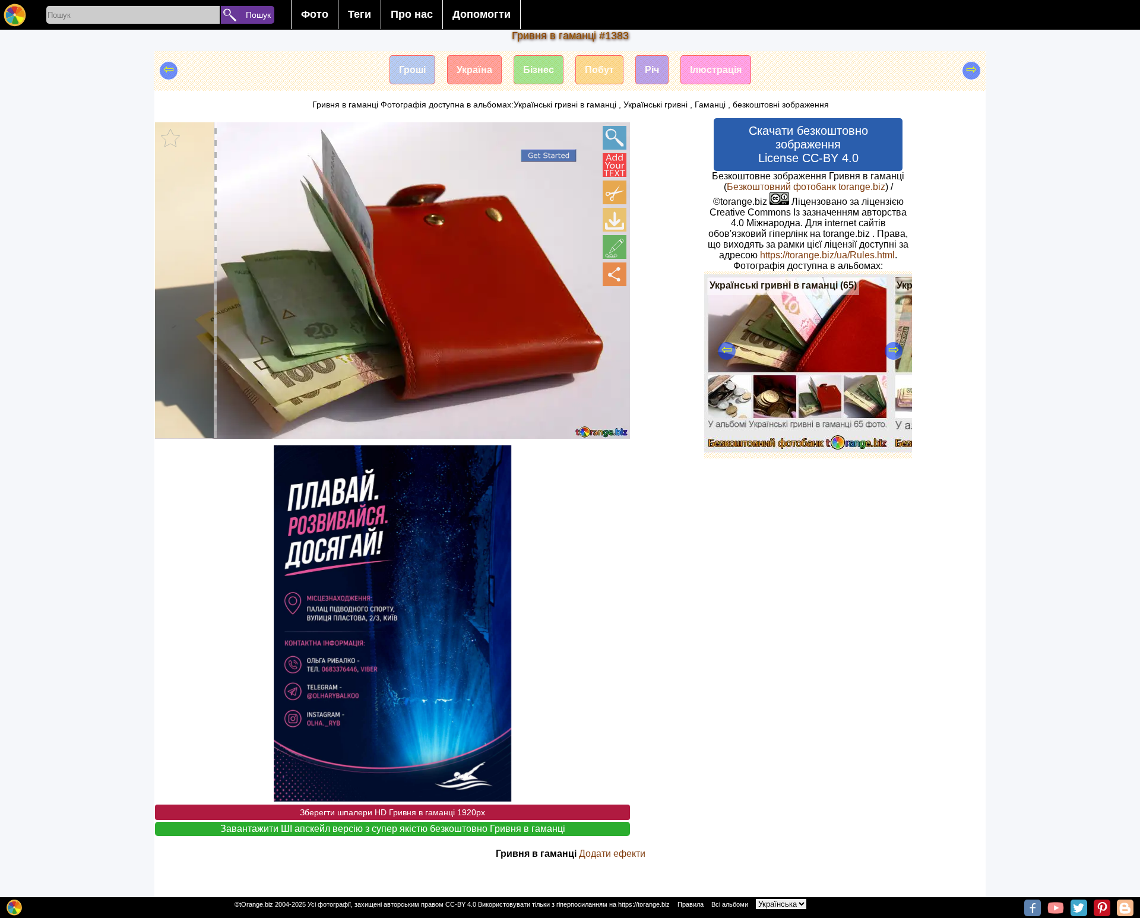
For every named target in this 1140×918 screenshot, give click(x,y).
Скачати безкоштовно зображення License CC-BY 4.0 (808, 144)
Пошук (258, 15)
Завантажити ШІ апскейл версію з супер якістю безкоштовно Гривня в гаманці (392, 829)
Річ (652, 70)
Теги (359, 14)
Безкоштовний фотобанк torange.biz (806, 187)
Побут (599, 70)
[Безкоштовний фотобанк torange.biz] (15, 15)
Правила (690, 904)
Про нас (412, 14)
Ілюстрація (716, 70)
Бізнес (538, 70)
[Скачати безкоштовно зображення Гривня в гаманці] (614, 220)
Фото (314, 14)
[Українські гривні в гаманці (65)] (797, 449)
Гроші (412, 70)
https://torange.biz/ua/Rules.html (827, 255)
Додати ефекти (612, 854)
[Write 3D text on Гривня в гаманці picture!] (614, 165)
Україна (474, 70)
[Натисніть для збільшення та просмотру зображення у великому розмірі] (614, 138)
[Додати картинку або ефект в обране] (170, 138)
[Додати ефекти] (614, 247)
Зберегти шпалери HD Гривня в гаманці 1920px (392, 812)
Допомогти (481, 14)
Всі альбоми (729, 904)
